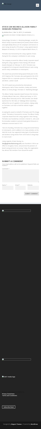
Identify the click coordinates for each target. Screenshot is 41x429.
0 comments (27, 32)
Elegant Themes (16, 424)
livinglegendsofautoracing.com (11, 143)
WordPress (34, 424)
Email (17, 185)
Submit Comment (31, 194)
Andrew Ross (8, 32)
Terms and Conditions (9, 395)
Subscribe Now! (9, 407)
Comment (5, 169)
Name (4, 185)
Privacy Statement (8, 394)
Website (30, 185)
